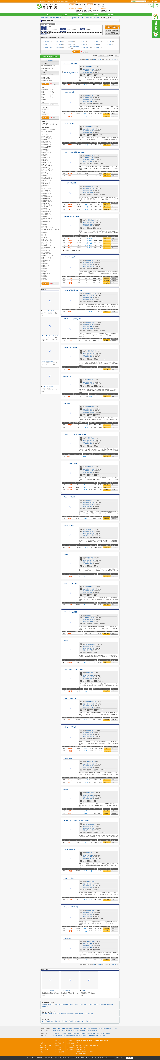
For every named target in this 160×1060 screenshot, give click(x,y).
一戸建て (45, 70)
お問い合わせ (111, 15)
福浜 (93, 793)
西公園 (94, 761)
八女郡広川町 (45, 1006)
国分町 (68, 1030)
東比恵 (60, 41)
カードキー (46, 164)
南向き (45, 270)
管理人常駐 (46, 157)
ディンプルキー (47, 249)
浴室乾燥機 (46, 213)
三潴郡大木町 (110, 1004)
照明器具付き (47, 193)
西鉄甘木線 (89, 1033)
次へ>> (114, 59)
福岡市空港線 (86, 69)
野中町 (78, 1030)
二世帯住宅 (46, 160)
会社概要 (96, 15)
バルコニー (46, 187)
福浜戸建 (66, 789)
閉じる (129, 1057)
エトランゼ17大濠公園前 (70, 63)
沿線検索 (80, 15)
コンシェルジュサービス (49, 258)
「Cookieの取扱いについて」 (107, 1057)
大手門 (94, 293)
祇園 (85, 41)
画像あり (45, 129)
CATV (45, 237)
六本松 (91, 324)
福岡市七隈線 (86, 101)
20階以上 (46, 266)
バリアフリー (47, 152)
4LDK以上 (45, 99)
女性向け (45, 175)
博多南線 (108, 1033)
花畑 (67, 1035)
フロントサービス (48, 253)
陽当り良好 (46, 141)
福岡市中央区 (89, 66)
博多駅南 (83, 1030)
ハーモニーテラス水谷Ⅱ (47, 386)
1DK (44, 91)
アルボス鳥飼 (67, 938)
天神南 (76, 1014)
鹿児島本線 (63, 1033)
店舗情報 (69, 1040)
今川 (93, 95)
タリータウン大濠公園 (70, 727)
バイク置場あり (47, 196)
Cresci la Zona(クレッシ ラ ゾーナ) (50, 310)
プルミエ (66, 640)
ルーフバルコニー (48, 188)
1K (52, 89)
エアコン (45, 223)
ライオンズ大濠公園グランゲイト (73, 290)
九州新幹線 (82, 1033)
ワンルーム (45, 89)
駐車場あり (46, 260)
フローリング (47, 180)
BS (44, 235)
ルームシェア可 (47, 170)
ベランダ (45, 185)
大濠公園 (60, 44)
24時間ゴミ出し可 (48, 255)
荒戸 (93, 66)
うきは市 (88, 1004)
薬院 (69, 1014)
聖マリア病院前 (82, 1035)
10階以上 (46, 265)
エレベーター (47, 192)
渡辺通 (72, 1014)
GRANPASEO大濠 (69, 92)
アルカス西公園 (68, 758)
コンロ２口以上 (47, 203)
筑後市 (84, 1004)
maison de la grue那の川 (47, 361)
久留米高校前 (91, 1035)
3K (52, 94)
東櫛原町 (73, 1030)
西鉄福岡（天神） (83, 1014)
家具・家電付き (47, 198)
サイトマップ (44, 1049)
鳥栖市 (81, 1028)
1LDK (53, 91)
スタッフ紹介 (70, 1045)
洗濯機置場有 (47, 200)
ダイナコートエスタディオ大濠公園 (74, 669)
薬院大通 (65, 1014)
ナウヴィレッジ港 (69, 123)
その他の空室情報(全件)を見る (71, 250)
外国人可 (45, 167)
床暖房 (45, 224)
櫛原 (104, 1035)
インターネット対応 (48, 240)
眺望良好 (45, 159)
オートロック (47, 242)
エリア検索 (64, 15)
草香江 (94, 322)
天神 (111, 41)
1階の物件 (46, 263)
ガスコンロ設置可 (48, 169)
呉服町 (99, 47)
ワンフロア (46, 273)
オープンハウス (47, 165)
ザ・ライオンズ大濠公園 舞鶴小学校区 (75, 434)
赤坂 (46, 44)
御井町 (58, 1030)
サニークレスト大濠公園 (70, 463)
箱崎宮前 (61, 47)
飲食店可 (45, 276)
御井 (77, 1035)
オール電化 (46, 190)
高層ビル (45, 275)
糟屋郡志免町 (94, 1004)
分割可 (45, 154)
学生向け (45, 172)
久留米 (96, 1035)
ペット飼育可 (47, 136)
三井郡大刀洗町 (102, 1004)
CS (44, 234)
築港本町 (88, 1030)
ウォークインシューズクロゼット (50, 230)
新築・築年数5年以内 (60, 1043)
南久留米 (55, 1035)
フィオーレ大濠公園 (69, 497)
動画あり (54, 129)
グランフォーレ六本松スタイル (72, 319)
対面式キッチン (47, 208)
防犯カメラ (46, 250)
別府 (91, 101)
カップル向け (47, 174)
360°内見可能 (58, 1040)
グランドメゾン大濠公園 (70, 612)
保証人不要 (46, 147)
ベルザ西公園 (67, 376)
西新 (85, 44)
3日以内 (45, 124)
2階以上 (45, 262)
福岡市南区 (58, 1004)
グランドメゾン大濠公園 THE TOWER (74, 152)
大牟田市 (71, 1004)
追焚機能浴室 (47, 211)
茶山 (87, 1021)
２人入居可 (46, 151)
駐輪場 (45, 195)
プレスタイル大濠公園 (70, 698)
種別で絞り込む (50, 60)
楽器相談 (45, 139)
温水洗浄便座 (47, 214)
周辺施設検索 (70, 1047)
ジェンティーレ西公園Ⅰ (70, 583)
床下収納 (45, 226)
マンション (51, 68)
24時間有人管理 (47, 252)
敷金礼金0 (57, 1045)
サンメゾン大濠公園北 (70, 183)
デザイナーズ (47, 144)
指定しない (45, 123)
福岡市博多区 (51, 1004)
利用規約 (43, 1047)
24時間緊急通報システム (49, 247)
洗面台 (45, 216)
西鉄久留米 (72, 1035)
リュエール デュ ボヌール (71, 347)
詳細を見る (106, 84)
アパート (45, 68)
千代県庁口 (87, 47)
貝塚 (111, 44)
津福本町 (64, 1030)
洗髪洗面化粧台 (47, 218)
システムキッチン (48, 206)
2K (43, 92)
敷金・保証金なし (47, 77)
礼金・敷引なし (46, 78)
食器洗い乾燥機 (47, 205)
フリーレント (47, 162)
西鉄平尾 (90, 1014)
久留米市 (76, 1004)
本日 (53, 123)
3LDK (53, 96)
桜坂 (62, 1014)
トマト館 (66, 554)
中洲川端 (99, 41)
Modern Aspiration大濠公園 (71, 216)
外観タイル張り (47, 201)
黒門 (93, 881)
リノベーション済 (48, 146)
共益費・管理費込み (47, 80)
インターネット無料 (59, 1052)
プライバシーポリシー (46, 1045)
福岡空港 (48, 41)
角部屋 (45, 271)
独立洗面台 (46, 221)
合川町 (54, 1030)
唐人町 (73, 44)
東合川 (98, 1030)
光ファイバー (47, 239)
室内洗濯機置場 (47, 178)
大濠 (93, 824)
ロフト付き (46, 182)
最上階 (45, 268)
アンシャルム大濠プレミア (71, 907)
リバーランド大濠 (69, 525)
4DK (53, 97)
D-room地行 (67, 403)
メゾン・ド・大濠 (69, 878)
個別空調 (45, 280)
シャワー (45, 219)
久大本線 (69, 1033)
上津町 (93, 1030)
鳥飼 (93, 941)
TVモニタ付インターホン (49, 244)
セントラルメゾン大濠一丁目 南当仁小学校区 (77, 820)
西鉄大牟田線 (56, 1033)
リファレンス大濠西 (69, 849)
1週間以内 (54, 124)
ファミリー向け (47, 177)
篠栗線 (102, 1033)
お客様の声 (70, 1049)
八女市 (80, 1004)
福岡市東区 (45, 1004)
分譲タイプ (46, 156)
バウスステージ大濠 (69, 257)
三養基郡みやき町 (107, 1028)
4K (43, 97)
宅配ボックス (47, 245)
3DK (44, 96)
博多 (72, 41)
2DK (53, 92)
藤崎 (98, 44)
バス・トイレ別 (47, 210)
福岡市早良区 (64, 1004)
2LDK (44, 94)
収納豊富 (45, 232)
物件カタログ (44, 1052)
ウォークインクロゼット (49, 227)
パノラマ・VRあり (47, 131)
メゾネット (46, 183)
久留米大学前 (61, 1035)
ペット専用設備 (47, 138)
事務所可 (45, 149)
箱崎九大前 (48, 47)
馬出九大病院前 (74, 47)
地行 (93, 406)
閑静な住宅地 (47, 142)
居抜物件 (45, 278)
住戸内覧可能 (47, 257)
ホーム (48, 15)
